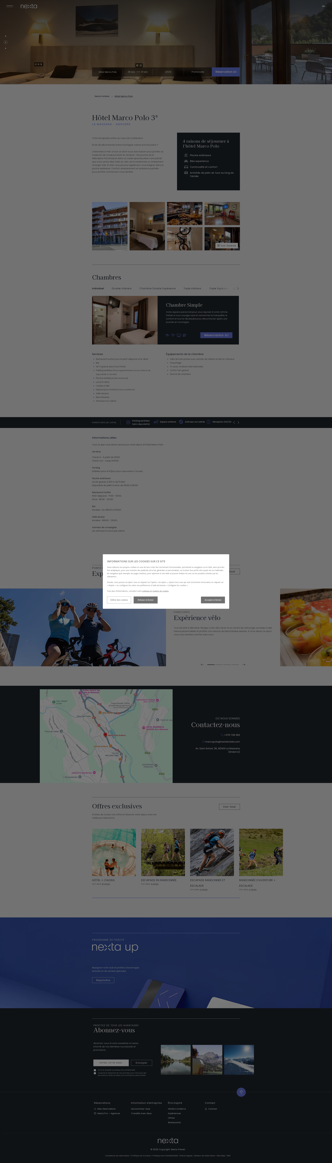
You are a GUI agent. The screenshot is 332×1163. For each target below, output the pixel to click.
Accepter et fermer (213, 600)
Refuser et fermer (146, 600)
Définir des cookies (119, 600)
